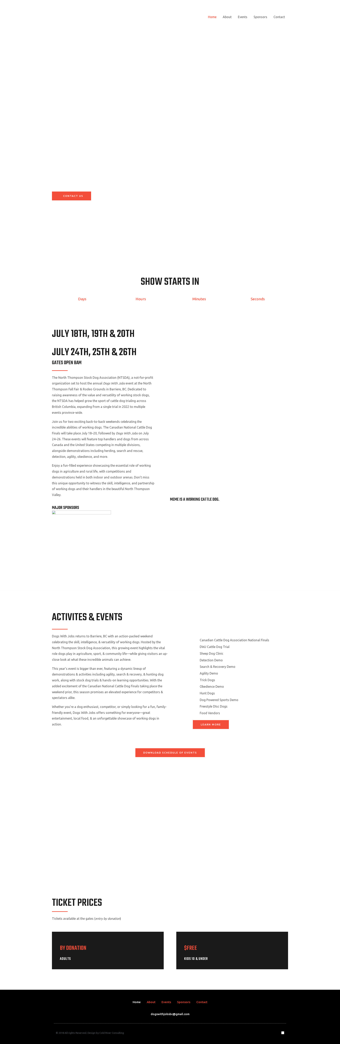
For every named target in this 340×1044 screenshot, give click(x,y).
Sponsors (260, 17)
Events (242, 17)
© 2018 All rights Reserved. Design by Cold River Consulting (90, 1032)
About (227, 17)
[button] (60, 831)
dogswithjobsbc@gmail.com (170, 1014)
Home (212, 17)
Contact (279, 17)
